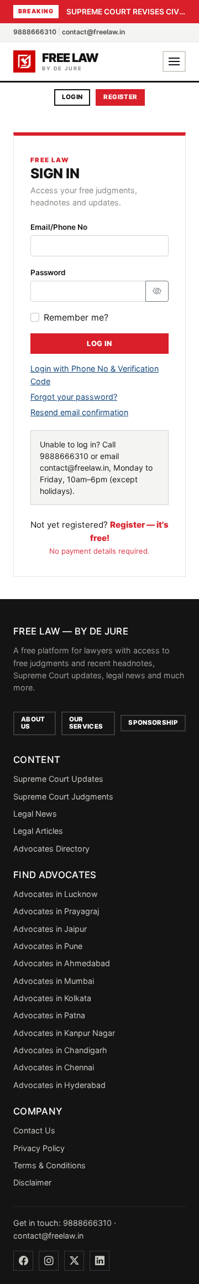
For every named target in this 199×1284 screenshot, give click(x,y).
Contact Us (34, 1130)
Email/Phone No (58, 227)
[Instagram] (49, 1261)
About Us (33, 723)
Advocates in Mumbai (53, 981)
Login (72, 97)
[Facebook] (23, 1261)
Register (120, 97)
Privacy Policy (39, 1148)
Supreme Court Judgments (63, 796)
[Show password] (157, 291)
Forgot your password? (73, 396)
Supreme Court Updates (58, 778)
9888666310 (34, 32)
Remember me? (76, 317)
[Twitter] (74, 1261)
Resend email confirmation (79, 412)
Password (48, 272)
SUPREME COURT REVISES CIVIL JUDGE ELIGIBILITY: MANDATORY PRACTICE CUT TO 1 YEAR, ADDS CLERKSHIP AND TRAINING (126, 11)
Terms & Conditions (49, 1165)
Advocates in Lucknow (55, 894)
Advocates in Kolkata (52, 998)
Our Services (86, 723)
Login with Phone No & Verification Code (94, 374)
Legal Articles (38, 831)
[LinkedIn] (99, 1261)
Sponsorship (153, 722)
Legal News (35, 813)
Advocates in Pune (47, 946)
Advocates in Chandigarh (60, 1050)
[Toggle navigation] (174, 61)
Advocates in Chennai (53, 1067)
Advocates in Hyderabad (59, 1085)
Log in (99, 343)
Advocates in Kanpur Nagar (64, 1033)
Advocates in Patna (49, 1015)
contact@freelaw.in (93, 32)
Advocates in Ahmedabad (61, 963)
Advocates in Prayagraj (56, 911)
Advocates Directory (51, 848)
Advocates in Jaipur (50, 929)
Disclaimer (32, 1182)
